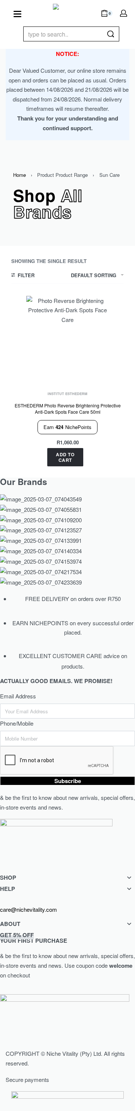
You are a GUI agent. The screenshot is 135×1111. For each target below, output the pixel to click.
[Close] (116, 34)
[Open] (17, 14)
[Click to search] (110, 34)
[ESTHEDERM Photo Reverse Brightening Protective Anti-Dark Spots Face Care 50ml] (67, 337)
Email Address (18, 696)
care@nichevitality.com (28, 909)
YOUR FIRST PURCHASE (33, 938)
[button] (65, 457)
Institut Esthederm (67, 393)
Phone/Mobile (16, 723)
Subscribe (67, 781)
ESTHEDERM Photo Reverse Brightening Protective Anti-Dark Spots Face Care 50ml (68, 408)
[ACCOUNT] (124, 13)
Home (19, 174)
